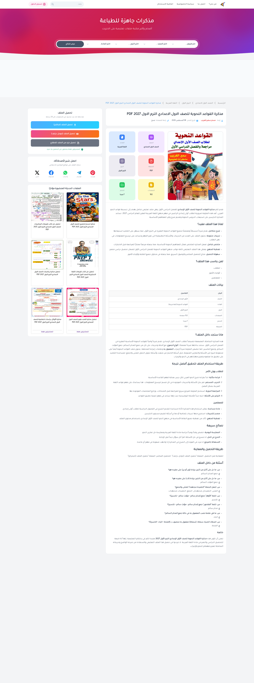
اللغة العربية (171, 103)
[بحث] (53, 4)
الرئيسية (221, 103)
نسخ (153, 120)
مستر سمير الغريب (208, 120)
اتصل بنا (201, 4)
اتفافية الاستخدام (165, 4)
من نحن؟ (212, 4)
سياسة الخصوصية (185, 4)
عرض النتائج (70, 44)
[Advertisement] (127, 78)
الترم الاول (186, 103)
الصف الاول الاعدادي (204, 103)
